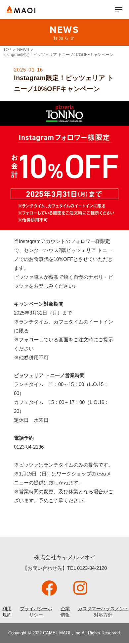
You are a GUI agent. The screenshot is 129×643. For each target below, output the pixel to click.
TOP (7, 49)
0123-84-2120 (92, 568)
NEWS (23, 49)
